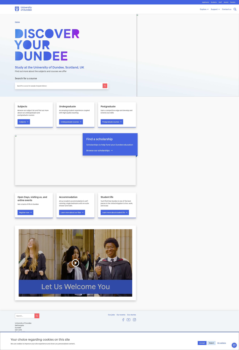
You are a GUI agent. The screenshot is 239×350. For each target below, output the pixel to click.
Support (214, 9)
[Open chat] (234, 345)
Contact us (226, 9)
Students (214, 2)
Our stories (131, 315)
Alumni (226, 2)
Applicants (205, 2)
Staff (220, 2)
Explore (203, 9)
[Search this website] (235, 9)
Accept (202, 343)
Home (17, 22)
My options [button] (221, 343)
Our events (121, 315)
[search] (105, 85)
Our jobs (111, 315)
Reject (211, 343)
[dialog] (119, 341)
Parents (232, 2)
